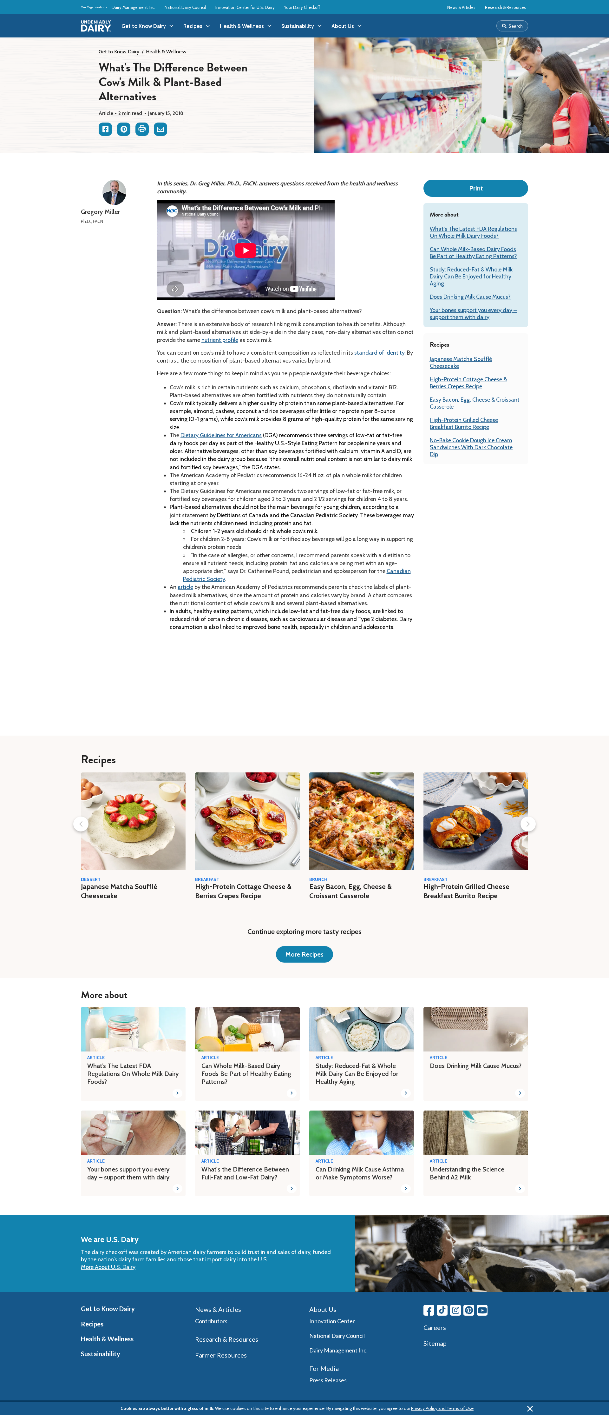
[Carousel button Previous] (80, 824)
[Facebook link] (428, 1310)
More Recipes (304, 954)
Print (476, 188)
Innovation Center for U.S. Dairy (245, 7)
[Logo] (96, 26)
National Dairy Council (185, 7)
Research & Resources (505, 7)
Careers (434, 1327)
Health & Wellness (166, 52)
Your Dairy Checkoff (302, 7)
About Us (322, 1309)
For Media (324, 1368)
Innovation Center (332, 1321)
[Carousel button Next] (528, 824)
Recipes (92, 1324)
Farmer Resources (221, 1355)
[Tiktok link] (442, 1310)
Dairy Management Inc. (133, 7)
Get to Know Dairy (119, 52)
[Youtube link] (482, 1310)
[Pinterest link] (468, 1310)
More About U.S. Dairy (108, 1267)
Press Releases (328, 1380)
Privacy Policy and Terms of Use (442, 1408)
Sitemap (435, 1343)
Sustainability (100, 1354)
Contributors (211, 1321)
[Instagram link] (455, 1310)
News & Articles (461, 7)
